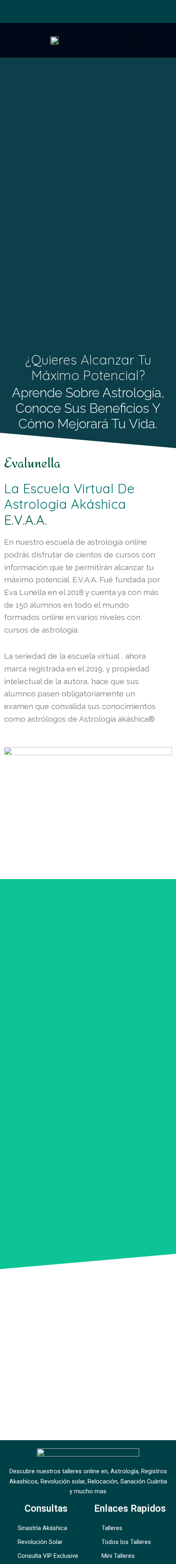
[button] (138, 40)
